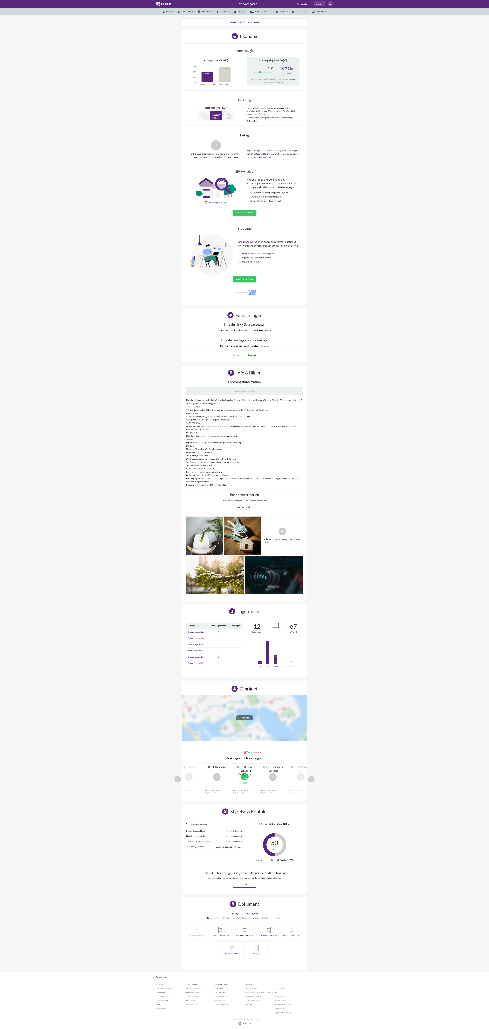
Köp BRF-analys (250, 988)
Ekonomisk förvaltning (164, 988)
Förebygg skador (192, 1000)
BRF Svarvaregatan (244, 4)
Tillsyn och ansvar (192, 996)
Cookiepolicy (279, 1008)
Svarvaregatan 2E (195, 657)
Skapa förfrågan (191, 1004)
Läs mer (244, 885)
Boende (245, 913)
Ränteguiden (220, 992)
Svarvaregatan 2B (196, 638)
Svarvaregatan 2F (195, 663)
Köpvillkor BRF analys (282, 1013)
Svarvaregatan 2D (196, 650)
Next (311, 779)
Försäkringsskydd (192, 992)
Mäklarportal (249, 1004)
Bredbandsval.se (247, 241)
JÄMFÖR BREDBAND (244, 279)
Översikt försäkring (193, 988)
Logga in (319, 4)
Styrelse (254, 913)
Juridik (158, 1004)
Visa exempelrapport (217, 202)
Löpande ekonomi (163, 992)
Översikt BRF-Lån (222, 988)
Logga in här (244, 507)
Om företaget (279, 988)
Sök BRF (162, 977)
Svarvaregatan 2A (196, 632)
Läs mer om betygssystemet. (259, 157)
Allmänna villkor (280, 1000)
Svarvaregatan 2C (196, 644)
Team (276, 992)
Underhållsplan (162, 1000)
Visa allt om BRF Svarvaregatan (244, 22)
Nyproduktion (220, 1000)
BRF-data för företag (252, 996)
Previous (177, 779)
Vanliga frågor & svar (252, 1000)
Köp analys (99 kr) (244, 213)
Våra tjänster (302, 4)
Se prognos (290, 79)
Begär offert (161, 1008)
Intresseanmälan (221, 1004)
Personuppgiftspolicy (282, 1004)
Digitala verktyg (162, 996)
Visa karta (244, 717)
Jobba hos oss (279, 996)
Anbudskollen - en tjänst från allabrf (258, 992)
